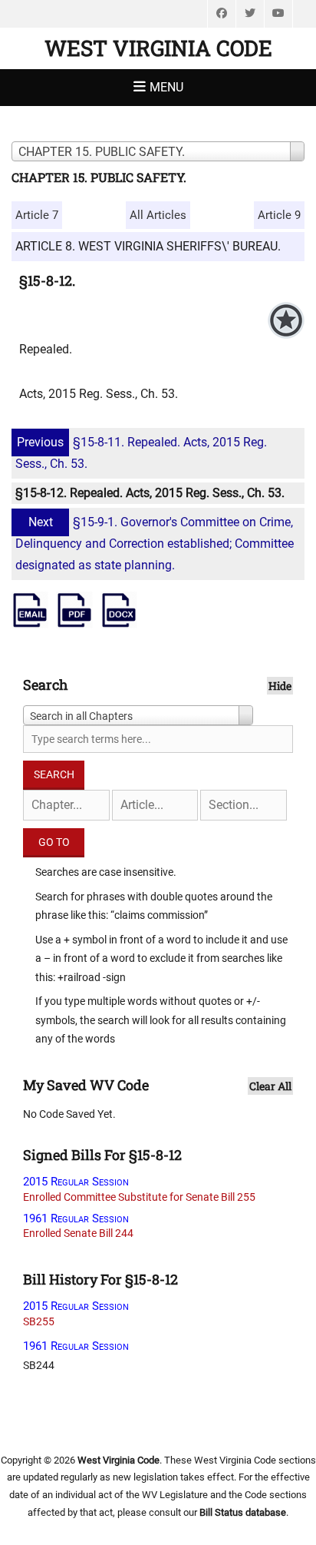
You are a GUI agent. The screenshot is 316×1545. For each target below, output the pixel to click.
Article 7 (36, 215)
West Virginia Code (158, 48)
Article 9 (279, 215)
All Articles (158, 215)
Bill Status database (242, 1512)
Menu (166, 87)
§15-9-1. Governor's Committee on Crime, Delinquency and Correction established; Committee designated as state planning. (154, 543)
